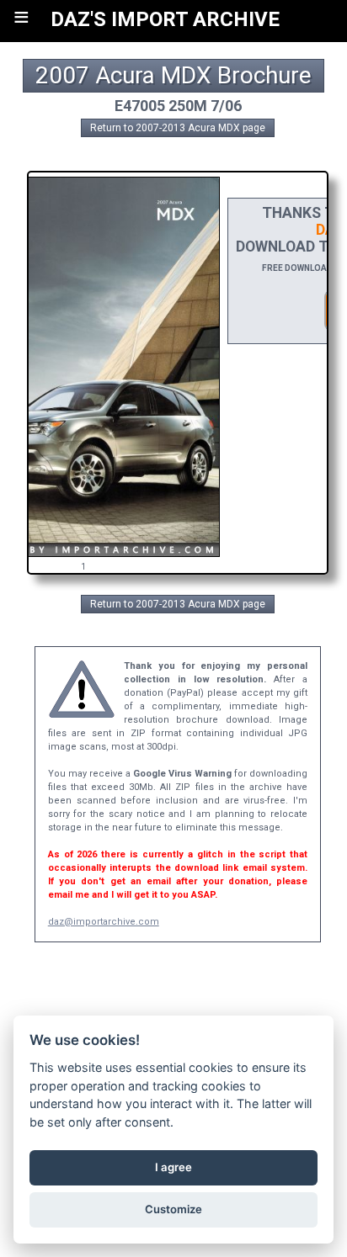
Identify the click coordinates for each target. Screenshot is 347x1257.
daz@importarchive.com (103, 921)
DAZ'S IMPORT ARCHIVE (165, 19)
